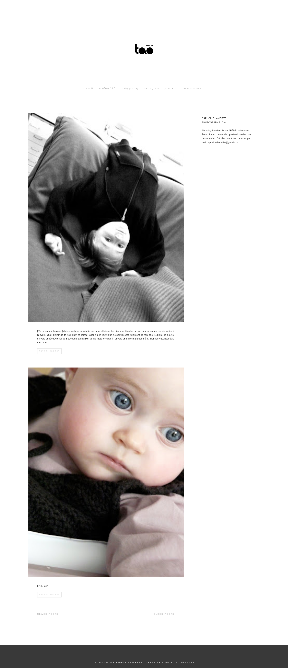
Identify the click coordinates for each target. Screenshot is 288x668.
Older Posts (164, 614)
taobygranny (130, 88)
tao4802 (99, 662)
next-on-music (194, 88)
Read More (49, 351)
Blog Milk (170, 662)
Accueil (88, 88)
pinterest (171, 88)
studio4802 (107, 88)
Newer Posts (47, 614)
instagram (151, 88)
